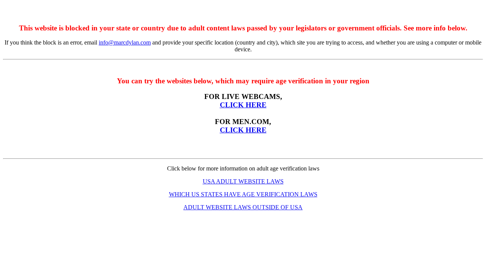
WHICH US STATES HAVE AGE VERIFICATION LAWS (243, 194)
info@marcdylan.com (125, 42)
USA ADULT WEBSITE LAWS (243, 181)
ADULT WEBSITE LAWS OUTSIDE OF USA (243, 207)
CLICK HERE (243, 105)
